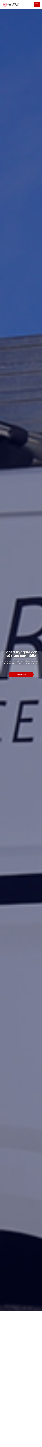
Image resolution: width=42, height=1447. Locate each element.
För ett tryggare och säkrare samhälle (21, 654)
